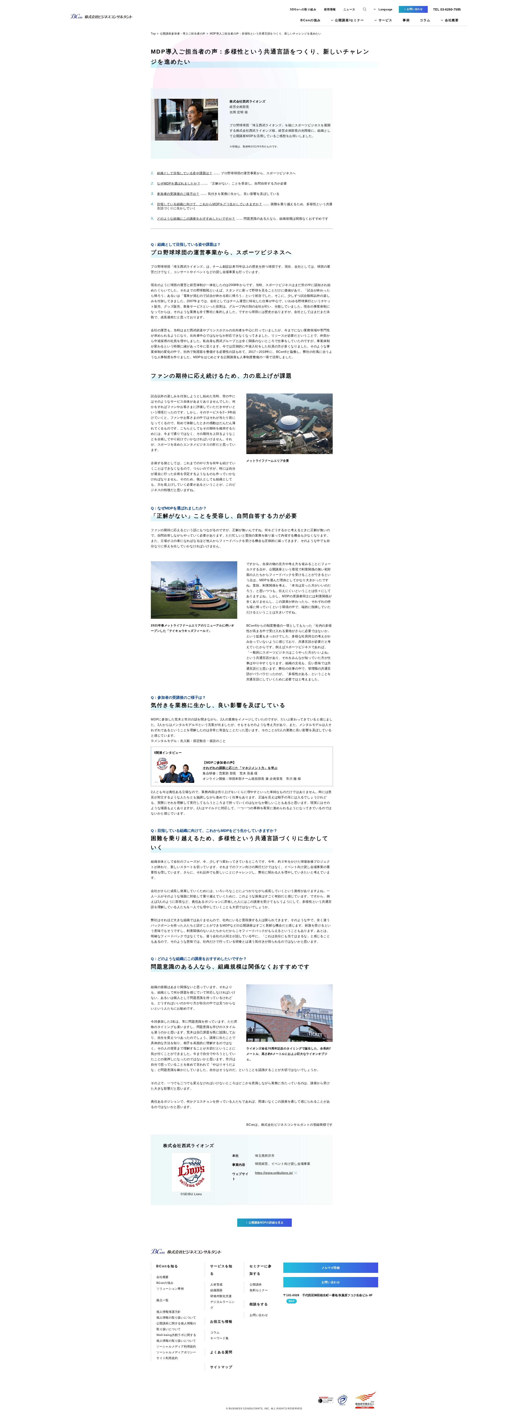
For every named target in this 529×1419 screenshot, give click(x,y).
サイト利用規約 (167, 1358)
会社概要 (452, 20)
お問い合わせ (259, 1315)
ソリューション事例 (170, 1288)
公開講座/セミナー (349, 20)
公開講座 (256, 1284)
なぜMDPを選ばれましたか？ (178, 183)
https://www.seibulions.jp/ (274, 1173)
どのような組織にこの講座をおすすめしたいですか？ (196, 218)
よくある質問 (221, 1352)
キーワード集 (219, 1338)
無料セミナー (259, 1290)
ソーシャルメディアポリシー (176, 1352)
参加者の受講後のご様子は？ (178, 194)
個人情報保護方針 (168, 1311)
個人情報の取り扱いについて (176, 1317)
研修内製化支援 (221, 1296)
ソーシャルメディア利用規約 (176, 1346)
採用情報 (330, 9)
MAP (291, 1301)
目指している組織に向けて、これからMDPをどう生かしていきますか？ (209, 204)
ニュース (349, 9)
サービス (385, 20)
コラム (425, 20)
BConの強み (310, 20)
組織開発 (216, 1290)
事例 (406, 20)
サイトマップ (221, 1367)
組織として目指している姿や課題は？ (184, 173)
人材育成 (216, 1284)
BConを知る (167, 1266)
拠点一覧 (162, 1300)
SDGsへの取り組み (303, 9)
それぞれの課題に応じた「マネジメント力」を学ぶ (240, 768)
